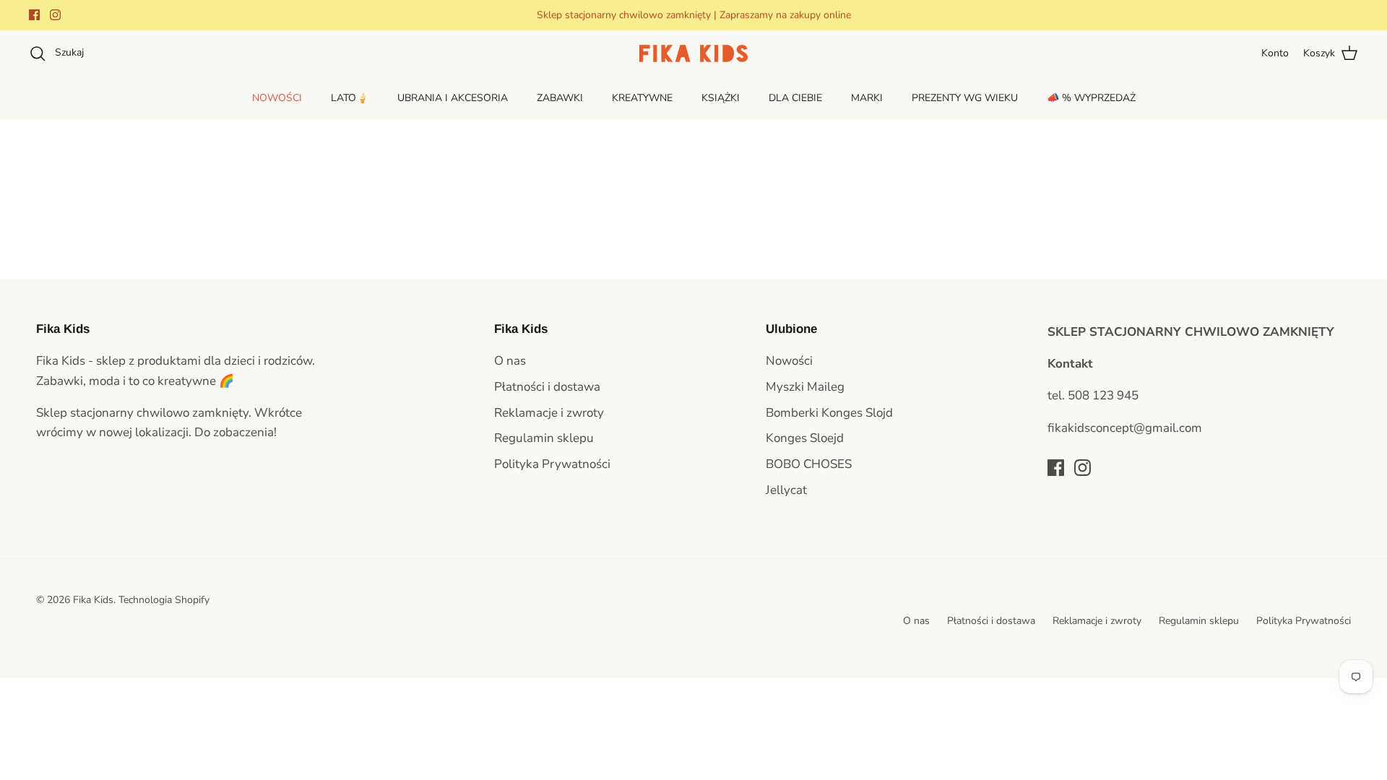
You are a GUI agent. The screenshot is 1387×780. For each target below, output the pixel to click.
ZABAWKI (560, 98)
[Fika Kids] (693, 53)
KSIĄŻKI (720, 98)
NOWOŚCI (277, 98)
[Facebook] (34, 14)
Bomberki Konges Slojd (829, 412)
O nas (510, 360)
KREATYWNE (642, 98)
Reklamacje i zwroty (549, 412)
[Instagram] (55, 14)
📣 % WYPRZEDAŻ (1091, 98)
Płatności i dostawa (547, 386)
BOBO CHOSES (809, 464)
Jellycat (786, 490)
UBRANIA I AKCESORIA (452, 98)
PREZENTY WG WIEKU (965, 98)
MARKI (867, 98)
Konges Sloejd (805, 438)
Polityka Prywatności (552, 464)
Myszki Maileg (805, 386)
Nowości (789, 360)
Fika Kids (93, 600)
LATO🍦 (349, 98)
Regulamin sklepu (544, 438)
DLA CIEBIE (795, 98)
